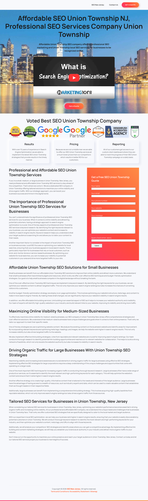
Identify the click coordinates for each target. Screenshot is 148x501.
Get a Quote (74, 106)
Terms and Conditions (60, 491)
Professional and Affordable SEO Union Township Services (42, 172)
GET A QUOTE (130, 5)
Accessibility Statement (79, 491)
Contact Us (113, 5)
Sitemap (93, 491)
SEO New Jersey (98, 5)
